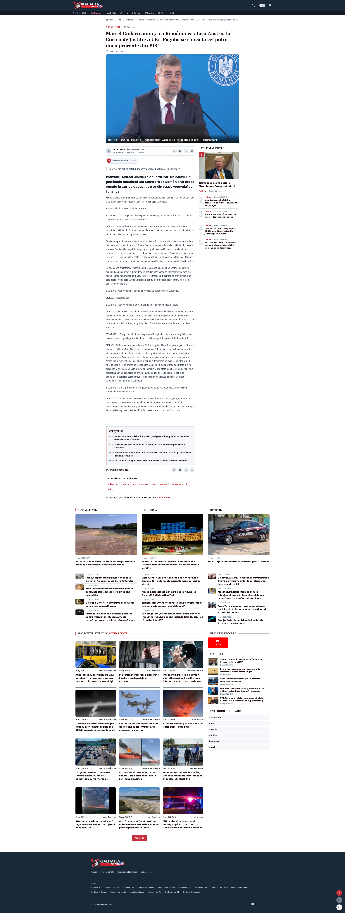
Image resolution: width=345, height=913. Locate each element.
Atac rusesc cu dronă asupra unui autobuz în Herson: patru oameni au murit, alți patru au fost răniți (94, 678)
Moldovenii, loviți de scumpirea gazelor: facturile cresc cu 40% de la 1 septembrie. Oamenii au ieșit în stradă (171, 581)
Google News (162, 497)
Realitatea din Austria (220, 888)
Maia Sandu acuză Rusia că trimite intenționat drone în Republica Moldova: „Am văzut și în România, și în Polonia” (241, 595)
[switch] (262, 5)
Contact (94, 872)
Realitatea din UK (184, 888)
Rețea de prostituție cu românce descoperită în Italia (238, 561)
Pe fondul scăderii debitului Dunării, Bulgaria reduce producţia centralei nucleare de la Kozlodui (151, 438)
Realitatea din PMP (155, 892)
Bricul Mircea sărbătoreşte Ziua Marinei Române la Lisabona (220, 215)
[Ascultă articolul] (339, 893)
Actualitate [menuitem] (97, 13)
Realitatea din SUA (133, 149)
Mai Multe (139, 838)
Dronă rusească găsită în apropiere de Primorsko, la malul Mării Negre (221, 203)
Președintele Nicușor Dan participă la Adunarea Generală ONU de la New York (169, 593)
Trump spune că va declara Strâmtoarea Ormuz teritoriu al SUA (217, 186)
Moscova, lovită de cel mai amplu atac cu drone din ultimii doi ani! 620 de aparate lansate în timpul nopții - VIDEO (94, 728)
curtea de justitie (180, 484)
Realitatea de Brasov (137, 892)
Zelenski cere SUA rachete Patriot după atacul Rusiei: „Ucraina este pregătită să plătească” (172, 604)
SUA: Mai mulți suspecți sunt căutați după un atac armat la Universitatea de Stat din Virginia (182, 824)
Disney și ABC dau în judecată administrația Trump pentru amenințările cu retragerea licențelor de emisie (243, 581)
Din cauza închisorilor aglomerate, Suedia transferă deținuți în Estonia (139, 678)
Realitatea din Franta (239, 888)
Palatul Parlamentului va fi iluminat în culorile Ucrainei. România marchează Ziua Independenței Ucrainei (170, 564)
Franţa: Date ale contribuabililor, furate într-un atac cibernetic (240, 622)
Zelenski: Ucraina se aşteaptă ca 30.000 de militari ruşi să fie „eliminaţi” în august (221, 231)
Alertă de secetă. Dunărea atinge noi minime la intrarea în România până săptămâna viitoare (139, 824)
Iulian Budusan (196, 768)
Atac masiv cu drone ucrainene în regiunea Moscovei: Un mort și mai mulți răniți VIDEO (95, 824)
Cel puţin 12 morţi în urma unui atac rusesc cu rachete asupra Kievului (151, 460)
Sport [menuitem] (172, 13)
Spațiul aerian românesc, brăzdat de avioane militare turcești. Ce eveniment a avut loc (138, 727)
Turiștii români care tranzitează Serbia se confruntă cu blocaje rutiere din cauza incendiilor (153, 454)
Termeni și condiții (107, 872)
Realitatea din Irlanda (118, 892)
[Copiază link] (174, 151)
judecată (112, 484)
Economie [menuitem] (111, 13)
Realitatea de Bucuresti (191, 892)
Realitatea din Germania (146, 888)
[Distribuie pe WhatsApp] (186, 151)
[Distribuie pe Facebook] (180, 151)
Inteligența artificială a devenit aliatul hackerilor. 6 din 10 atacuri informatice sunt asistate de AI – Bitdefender (182, 679)
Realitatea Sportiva (112, 888)
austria (163, 484)
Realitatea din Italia (201, 888)
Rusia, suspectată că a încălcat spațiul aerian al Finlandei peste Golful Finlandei (150, 446)
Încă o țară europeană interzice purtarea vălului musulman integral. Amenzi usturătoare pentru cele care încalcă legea (110, 617)
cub (109, 489)
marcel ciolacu (140, 484)
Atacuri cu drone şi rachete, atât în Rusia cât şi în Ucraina (183, 725)
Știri (119, 20)
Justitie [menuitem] (124, 13)
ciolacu (125, 484)
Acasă (111, 20)
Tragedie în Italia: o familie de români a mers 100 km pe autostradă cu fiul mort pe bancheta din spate (92, 777)
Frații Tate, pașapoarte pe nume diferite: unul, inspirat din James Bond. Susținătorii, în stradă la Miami (242, 609)
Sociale (207, 211)
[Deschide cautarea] (253, 5)
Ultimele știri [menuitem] (79, 13)
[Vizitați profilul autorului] (108, 151)
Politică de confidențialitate (127, 872)
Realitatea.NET (96, 888)
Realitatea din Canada (166, 888)
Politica (202, 191)
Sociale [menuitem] (161, 13)
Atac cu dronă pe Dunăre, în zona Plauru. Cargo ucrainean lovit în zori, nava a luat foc (138, 775)
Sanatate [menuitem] (149, 13)
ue (154, 484)
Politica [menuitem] (136, 13)
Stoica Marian (153, 670)
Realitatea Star (128, 888)
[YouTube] (270, 5)
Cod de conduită (147, 872)
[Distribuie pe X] (192, 151)
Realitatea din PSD (172, 892)
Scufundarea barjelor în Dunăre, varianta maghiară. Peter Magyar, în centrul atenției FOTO (183, 775)
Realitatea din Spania (99, 892)
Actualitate (130, 20)
